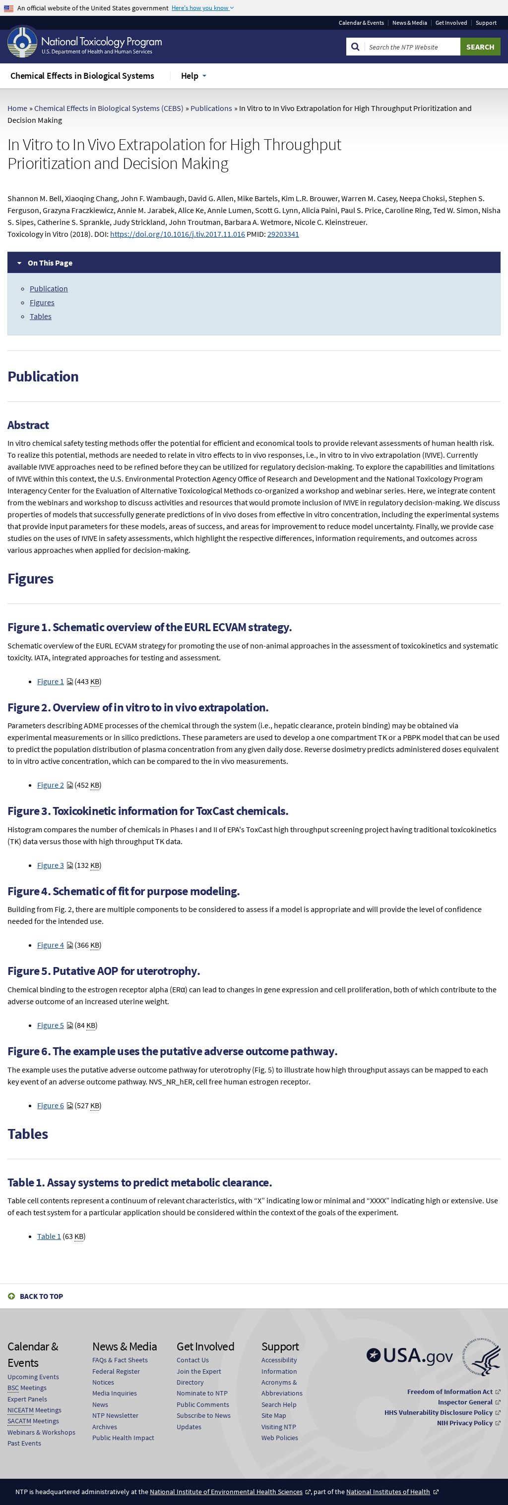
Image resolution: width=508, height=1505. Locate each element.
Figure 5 (50, 1025)
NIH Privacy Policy (465, 1422)
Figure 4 (50, 945)
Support (486, 23)
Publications (211, 108)
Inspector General (465, 1402)
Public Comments (203, 1404)
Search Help (279, 1404)
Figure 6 (50, 1105)
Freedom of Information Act (450, 1391)
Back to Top (41, 1296)
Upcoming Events (33, 1376)
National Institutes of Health (388, 1491)
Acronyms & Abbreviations (282, 1388)
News (100, 1404)
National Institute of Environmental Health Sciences (226, 1491)
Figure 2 (50, 785)
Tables (41, 316)
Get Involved (451, 23)
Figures (42, 302)
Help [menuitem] (189, 75)
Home (17, 108)
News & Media (409, 23)
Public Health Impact (123, 1437)
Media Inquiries (114, 1393)
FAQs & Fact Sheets (120, 1359)
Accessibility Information (279, 1365)
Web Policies (279, 1437)
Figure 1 (50, 681)
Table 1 (49, 1236)
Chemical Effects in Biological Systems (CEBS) (109, 108)
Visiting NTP (278, 1426)
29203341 (283, 234)
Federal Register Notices (116, 1377)
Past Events (24, 1443)
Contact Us (193, 1359)
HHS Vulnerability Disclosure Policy (438, 1412)
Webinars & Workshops (41, 1432)
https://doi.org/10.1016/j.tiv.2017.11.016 (177, 234)
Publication (49, 288)
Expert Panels (27, 1399)
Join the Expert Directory (199, 1377)
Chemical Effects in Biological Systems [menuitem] (82, 75)
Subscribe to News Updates (204, 1421)
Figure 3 (50, 865)
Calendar (361, 23)
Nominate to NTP (202, 1393)
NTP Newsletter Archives (115, 1421)
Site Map (273, 1415)
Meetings (27, 1387)
